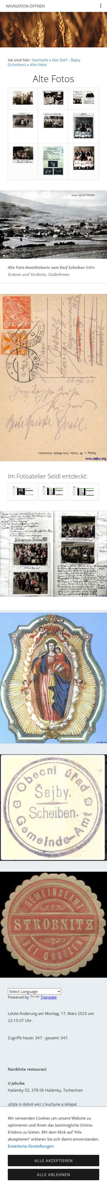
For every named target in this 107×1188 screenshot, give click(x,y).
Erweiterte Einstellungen (31, 1146)
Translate (49, 997)
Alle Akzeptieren (54, 1160)
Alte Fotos (38, 64)
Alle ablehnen (53, 1174)
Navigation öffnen (25, 6)
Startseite (40, 60)
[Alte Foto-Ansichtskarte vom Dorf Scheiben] (53, 225)
